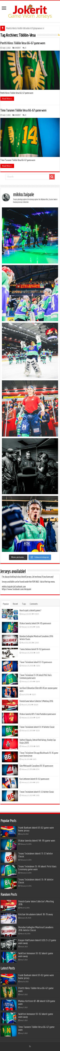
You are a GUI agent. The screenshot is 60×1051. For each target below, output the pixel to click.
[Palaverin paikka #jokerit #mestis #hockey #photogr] (30, 466)
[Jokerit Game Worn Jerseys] (30, 11)
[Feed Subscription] (59, 35)
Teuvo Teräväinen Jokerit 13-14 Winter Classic (37, 727)
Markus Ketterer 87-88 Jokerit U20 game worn (25, 28)
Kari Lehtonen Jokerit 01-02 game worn (34, 779)
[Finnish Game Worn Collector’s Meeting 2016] (10, 705)
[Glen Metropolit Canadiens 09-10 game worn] (10, 769)
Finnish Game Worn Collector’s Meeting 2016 (36, 701)
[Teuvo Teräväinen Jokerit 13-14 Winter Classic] (10, 731)
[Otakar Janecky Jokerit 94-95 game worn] (10, 627)
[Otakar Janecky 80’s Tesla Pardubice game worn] (10, 718)
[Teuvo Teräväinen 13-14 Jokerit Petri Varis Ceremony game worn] (10, 679)
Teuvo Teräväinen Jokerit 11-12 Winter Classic (37, 792)
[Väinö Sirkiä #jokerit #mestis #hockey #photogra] (30, 408)
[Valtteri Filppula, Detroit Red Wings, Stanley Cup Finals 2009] (10, 744)
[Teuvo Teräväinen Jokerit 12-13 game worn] (10, 666)
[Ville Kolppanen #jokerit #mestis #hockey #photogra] (30, 351)
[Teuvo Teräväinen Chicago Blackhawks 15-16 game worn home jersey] (10, 756)
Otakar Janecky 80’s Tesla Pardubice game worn (38, 714)
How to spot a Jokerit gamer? (30, 610)
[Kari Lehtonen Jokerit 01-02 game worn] (10, 782)
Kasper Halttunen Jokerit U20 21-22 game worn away (37, 942)
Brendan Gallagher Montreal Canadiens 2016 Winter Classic (35, 929)
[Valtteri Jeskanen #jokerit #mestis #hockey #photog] (30, 524)
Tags (24, 604)
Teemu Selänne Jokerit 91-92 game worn (35, 649)
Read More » (7, 99)
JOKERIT (18, 48)
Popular (6, 604)
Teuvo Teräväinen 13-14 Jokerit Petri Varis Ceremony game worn (37, 868)
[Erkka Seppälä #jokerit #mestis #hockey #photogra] (30, 235)
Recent (15, 604)
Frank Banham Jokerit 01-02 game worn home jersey (36, 829)
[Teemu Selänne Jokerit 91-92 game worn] (10, 653)
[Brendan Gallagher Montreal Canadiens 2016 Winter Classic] (10, 640)
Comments (34, 604)
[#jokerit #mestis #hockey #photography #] (30, 293)
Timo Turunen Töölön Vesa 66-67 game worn (23, 110)
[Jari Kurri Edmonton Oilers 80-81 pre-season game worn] (10, 692)
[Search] (52, 176)
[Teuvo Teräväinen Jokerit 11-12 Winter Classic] (10, 795)
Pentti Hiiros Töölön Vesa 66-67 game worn (22, 43)
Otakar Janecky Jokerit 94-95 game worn (35, 623)
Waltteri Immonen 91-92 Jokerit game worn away (35, 955)
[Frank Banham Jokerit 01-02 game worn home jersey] (9, 831)
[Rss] (30, 1046)
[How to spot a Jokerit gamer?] (10, 614)
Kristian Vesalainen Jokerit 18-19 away (35, 914)
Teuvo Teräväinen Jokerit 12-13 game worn (36, 662)
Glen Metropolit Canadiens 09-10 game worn (36, 766)
